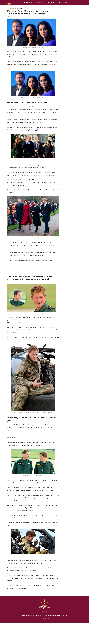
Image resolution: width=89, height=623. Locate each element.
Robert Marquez (19, 8)
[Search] (81, 2)
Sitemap (59, 615)
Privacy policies (40, 615)
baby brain (34, 175)
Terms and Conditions (50, 615)
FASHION (58, 2)
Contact (65, 615)
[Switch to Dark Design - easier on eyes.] (79, 2)
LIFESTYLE (64, 2)
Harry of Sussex (10, 8)
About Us (24, 615)
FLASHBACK (51, 2)
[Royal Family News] (9, 2)
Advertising (31, 615)
